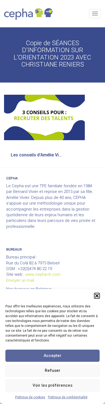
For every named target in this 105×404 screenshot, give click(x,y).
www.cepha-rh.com (43, 274)
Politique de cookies (30, 397)
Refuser (52, 370)
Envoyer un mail (20, 280)
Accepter (52, 355)
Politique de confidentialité (68, 397)
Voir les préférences (52, 385)
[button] (97, 295)
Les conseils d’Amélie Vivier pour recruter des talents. (40, 154)
